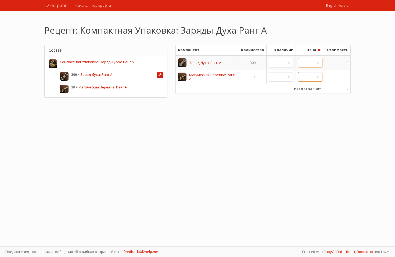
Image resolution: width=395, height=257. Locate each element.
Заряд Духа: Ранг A (96, 74)
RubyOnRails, (334, 251)
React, (351, 251)
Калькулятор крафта (93, 5)
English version (338, 5)
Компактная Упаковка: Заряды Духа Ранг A (97, 61)
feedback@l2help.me (140, 251)
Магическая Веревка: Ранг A (102, 87)
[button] (160, 75)
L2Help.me (55, 5)
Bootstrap (365, 251)
